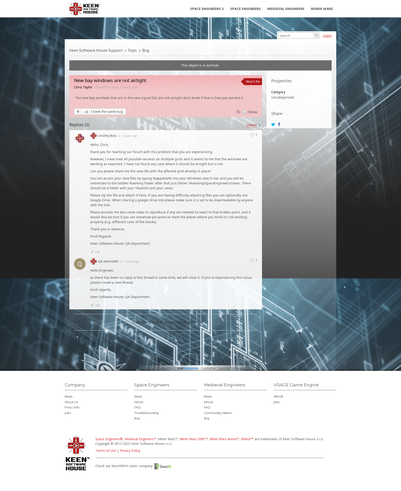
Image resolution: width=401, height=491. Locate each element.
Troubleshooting (146, 413)
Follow (252, 112)
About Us (71, 402)
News (69, 396)
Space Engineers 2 (207, 8)
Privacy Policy (130, 450)
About (138, 402)
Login (327, 35)
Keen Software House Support (96, 50)
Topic (132, 50)
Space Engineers (245, 8)
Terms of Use (105, 450)
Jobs (68, 413)
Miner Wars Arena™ (224, 439)
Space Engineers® (109, 439)
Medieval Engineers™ (140, 439)
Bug (145, 50)
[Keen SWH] (78, 471)
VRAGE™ (247, 439)
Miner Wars (322, 8)
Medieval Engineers (285, 8)
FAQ (137, 407)
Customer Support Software (222, 368)
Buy (137, 418)
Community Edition (218, 413)
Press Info (72, 407)
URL (97, 252)
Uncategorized (282, 97)
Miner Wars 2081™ (194, 439)
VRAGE (278, 396)
